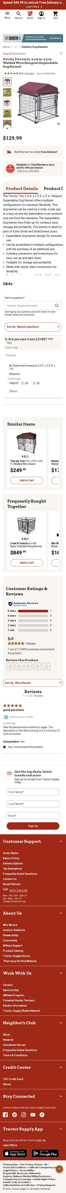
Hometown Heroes (14, 1044)
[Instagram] (23, 1115)
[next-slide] (7, 128)
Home (6, 46)
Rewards (8, 1039)
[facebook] (5, 1115)
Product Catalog (13, 950)
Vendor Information (15, 1005)
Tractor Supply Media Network (21, 1010)
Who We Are (10, 924)
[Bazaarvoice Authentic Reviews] (23, 604)
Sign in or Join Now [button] (28, 170)
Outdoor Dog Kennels (35, 46)
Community (10, 940)
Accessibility (26, 1170)
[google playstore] (45, 1153)
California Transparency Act (43, 1167)
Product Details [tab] (22, 188)
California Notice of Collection (19, 1185)
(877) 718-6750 (18, 890)
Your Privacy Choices (31, 1164)
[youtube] (32, 1115)
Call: (6, 889)
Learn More (32, 6)
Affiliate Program (13, 995)
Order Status (11, 853)
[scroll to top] (59, 1169)
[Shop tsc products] (33, 38)
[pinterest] (14, 1115)
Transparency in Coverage (17, 1179)
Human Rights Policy (44, 1179)
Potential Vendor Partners (19, 1000)
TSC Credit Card (13, 1079)
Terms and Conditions (14, 1167)
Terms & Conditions (15, 1055)
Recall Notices (12, 884)
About (6, 1034)
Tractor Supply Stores (16, 955)
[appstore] (15, 1153)
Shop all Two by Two (14, 53)
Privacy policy (10, 1164)
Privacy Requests (46, 1185)
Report (13, 390)
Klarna (7, 1084)
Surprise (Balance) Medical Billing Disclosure (26, 1176)
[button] (41, 6)
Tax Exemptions (12, 868)
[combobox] (36, 326)
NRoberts (14, 374)
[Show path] (16, 46)
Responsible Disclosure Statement (21, 1173)
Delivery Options (13, 863)
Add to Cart (27, 480)
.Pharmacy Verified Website (19, 961)
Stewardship (10, 935)
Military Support (13, 945)
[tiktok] (42, 1115)
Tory (9, 342)
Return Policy (11, 858)
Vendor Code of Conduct (16, 1182)
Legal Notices (10, 1170)
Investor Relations (14, 930)
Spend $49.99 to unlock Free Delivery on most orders (34, 2)
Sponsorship (11, 990)
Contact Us (9, 878)
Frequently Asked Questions (20, 873)
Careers (8, 984)
